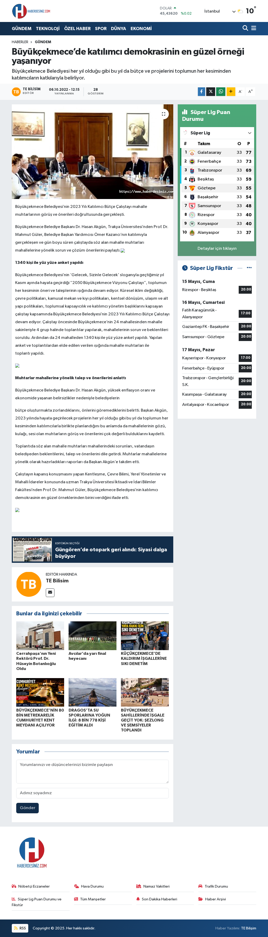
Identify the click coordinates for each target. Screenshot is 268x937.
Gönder (27, 808)
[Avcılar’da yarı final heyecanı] (92, 635)
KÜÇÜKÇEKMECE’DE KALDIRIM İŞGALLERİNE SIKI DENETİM (144, 658)
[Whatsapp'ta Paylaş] (220, 91)
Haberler (20, 42)
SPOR (101, 28)
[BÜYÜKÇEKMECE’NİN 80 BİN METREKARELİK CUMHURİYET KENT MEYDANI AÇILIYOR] (40, 692)
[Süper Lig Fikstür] (249, 268)
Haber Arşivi (215, 899)
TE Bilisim (57, 580)
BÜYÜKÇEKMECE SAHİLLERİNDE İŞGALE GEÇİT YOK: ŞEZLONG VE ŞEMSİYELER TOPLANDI (142, 720)
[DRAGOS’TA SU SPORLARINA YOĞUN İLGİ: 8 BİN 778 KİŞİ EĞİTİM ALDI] (92, 692)
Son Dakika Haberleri (159, 899)
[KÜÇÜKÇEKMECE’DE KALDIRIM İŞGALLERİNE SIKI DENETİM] (145, 635)
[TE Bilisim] (28, 584)
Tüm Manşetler (93, 899)
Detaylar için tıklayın (217, 248)
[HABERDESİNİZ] (31, 11)
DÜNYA (118, 28)
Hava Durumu (92, 886)
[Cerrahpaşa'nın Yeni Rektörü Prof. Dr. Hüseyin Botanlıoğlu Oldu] (40, 635)
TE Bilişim (248, 928)
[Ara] (246, 28)
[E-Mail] (50, 592)
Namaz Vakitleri (156, 886)
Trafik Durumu (216, 886)
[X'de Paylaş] (210, 91)
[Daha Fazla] (231, 91)
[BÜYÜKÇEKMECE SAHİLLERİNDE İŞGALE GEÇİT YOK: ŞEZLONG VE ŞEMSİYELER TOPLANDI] (145, 692)
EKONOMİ (141, 28)
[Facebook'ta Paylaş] (201, 91)
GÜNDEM (21, 28)
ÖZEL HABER (77, 28)
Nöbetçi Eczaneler (34, 886)
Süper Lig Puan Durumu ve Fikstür (37, 902)
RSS (22, 928)
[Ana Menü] (252, 28)
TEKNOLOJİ (48, 28)
